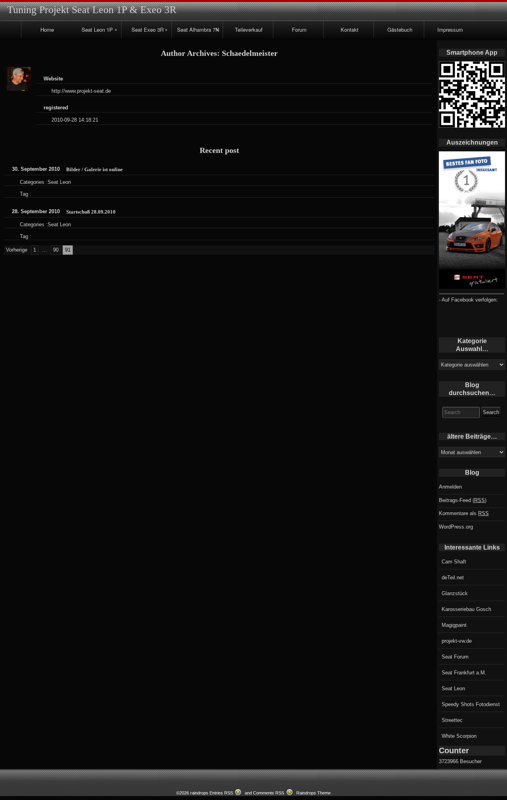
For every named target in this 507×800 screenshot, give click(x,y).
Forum (299, 29)
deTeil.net (453, 577)
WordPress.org (456, 527)
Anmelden (450, 487)
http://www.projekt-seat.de (81, 91)
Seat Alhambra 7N (198, 29)
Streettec (452, 720)
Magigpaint (454, 625)
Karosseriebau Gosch (466, 609)
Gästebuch (399, 29)
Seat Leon (59, 182)
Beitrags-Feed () (462, 500)
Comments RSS (268, 792)
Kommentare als (464, 513)
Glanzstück (455, 593)
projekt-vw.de (457, 641)
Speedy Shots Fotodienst (471, 704)
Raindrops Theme (313, 792)
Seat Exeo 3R (148, 29)
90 (56, 250)
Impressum (450, 29)
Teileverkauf (249, 29)
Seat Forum (455, 657)
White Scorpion (459, 736)
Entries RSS (221, 792)
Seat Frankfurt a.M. (464, 673)
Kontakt (349, 29)
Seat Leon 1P (97, 29)
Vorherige (16, 250)
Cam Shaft (454, 562)
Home (47, 29)
